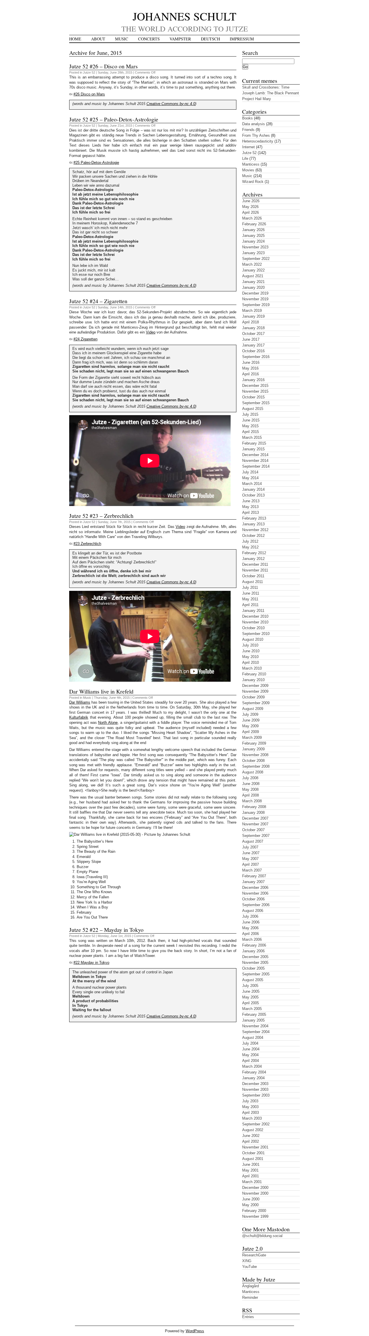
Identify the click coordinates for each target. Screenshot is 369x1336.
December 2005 (255, 957)
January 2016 (253, 380)
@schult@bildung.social (262, 1236)
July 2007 (250, 847)
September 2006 (256, 905)
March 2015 (252, 437)
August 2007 (252, 841)
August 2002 (252, 1130)
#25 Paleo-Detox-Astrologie (96, 162)
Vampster (180, 39)
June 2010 (250, 651)
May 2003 (250, 1107)
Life (245, 158)
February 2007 (254, 876)
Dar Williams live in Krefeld (101, 691)
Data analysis (253, 124)
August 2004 (252, 1037)
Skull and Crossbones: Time (265, 87)
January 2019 (253, 316)
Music (121, 39)
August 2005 (252, 980)
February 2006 (254, 945)
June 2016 (250, 362)
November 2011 (255, 570)
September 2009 (256, 703)
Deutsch (210, 39)
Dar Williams (79, 702)
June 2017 (250, 339)
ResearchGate (254, 1255)
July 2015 (250, 414)
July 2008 (250, 778)
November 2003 (255, 1089)
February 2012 (254, 553)
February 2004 (254, 1072)
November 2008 (255, 755)
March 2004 (252, 1066)
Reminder (250, 1297)
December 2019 (255, 293)
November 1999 (255, 1216)
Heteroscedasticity (257, 141)
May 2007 (250, 859)
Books (247, 118)
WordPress (195, 1331)
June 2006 (250, 922)
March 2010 (252, 668)
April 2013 (250, 512)
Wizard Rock (252, 181)
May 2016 (250, 368)
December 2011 (255, 564)
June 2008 (250, 784)
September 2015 (256, 403)
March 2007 (252, 870)
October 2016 (253, 351)
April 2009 (250, 732)
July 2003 (250, 1101)
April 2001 (250, 1176)
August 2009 (252, 709)
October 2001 (253, 1153)
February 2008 (254, 807)
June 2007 (250, 853)
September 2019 (256, 305)
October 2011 (253, 576)
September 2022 (256, 258)
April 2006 (250, 934)
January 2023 (253, 253)
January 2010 (253, 680)
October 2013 (253, 495)
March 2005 (252, 1009)
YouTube (249, 1266)
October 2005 (253, 968)
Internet (248, 147)
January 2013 (253, 524)
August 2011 (252, 582)
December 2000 (255, 1187)
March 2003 (252, 1118)
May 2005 (250, 997)
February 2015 (254, 443)
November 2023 (255, 247)
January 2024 (253, 241)
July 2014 (250, 472)
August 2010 (252, 639)
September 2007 (256, 835)
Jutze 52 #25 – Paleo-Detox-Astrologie (113, 119)
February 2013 (254, 518)
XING (246, 1261)
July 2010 (250, 645)
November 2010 (255, 622)
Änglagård (250, 1286)
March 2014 (252, 483)
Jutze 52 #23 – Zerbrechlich (101, 515)
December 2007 (255, 818)
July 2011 (250, 587)
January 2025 (253, 235)
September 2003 (256, 1095)
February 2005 (254, 1014)
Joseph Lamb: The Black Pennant (270, 93)
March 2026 (252, 218)
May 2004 (250, 1055)
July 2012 (250, 541)
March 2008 (252, 801)
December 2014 (255, 455)
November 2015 (255, 391)
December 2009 (255, 685)
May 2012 (250, 547)
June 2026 (250, 201)
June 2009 (250, 720)
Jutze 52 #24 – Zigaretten (98, 301)
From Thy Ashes (256, 135)
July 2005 (250, 985)
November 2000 (255, 1193)
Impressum (242, 39)
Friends (248, 130)
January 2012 (253, 558)
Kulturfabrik (78, 717)
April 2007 (250, 864)
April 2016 (250, 374)
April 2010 (250, 662)
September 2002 (256, 1124)
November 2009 (255, 691)
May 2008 (250, 789)
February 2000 (254, 1210)
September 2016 (256, 357)
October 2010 (253, 628)
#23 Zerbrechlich (87, 543)
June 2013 (250, 501)
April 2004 (250, 1060)
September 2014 (256, 466)
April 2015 (250, 432)
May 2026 (250, 207)
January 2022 (253, 270)
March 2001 (252, 1182)
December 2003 (255, 1084)
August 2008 (252, 772)
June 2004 (250, 1049)
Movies (248, 170)
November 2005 (255, 962)
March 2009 (252, 737)
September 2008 (256, 766)
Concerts (149, 39)
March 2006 (252, 939)
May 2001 (250, 1170)
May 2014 (250, 478)
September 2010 (256, 634)
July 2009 (250, 714)
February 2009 (254, 743)
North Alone (108, 722)
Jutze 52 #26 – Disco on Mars (103, 66)
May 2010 (250, 657)
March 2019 (252, 310)
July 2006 (250, 916)
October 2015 (253, 397)
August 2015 (252, 408)
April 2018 (250, 322)
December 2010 (255, 616)
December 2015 (255, 385)
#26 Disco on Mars (89, 94)
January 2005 (253, 1020)
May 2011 (250, 599)
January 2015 (253, 449)
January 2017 (253, 345)
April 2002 (250, 1141)
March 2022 (252, 264)
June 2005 (250, 991)
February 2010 (254, 674)
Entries (248, 1317)
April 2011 (250, 605)
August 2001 (252, 1159)
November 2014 (255, 460)
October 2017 (253, 333)
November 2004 (255, 1026)
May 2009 (250, 726)
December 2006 (255, 887)
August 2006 (252, 910)
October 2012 (253, 535)
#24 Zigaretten (85, 339)
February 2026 (254, 224)
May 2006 (250, 928)
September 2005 (256, 974)
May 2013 (250, 507)
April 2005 (250, 1003)
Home (75, 39)
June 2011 (250, 593)
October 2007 (253, 830)
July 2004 (250, 1043)
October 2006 (253, 899)
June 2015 (250, 420)
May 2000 (250, 1205)
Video (150, 332)
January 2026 (253, 230)
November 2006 (255, 893)
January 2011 (253, 610)
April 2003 (250, 1112)
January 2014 (253, 489)
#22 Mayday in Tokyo (91, 962)
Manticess (250, 164)
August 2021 (252, 276)
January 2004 (253, 1078)
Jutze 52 (89, 72)
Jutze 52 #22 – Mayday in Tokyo (106, 929)
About (98, 39)
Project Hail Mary (256, 99)
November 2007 (255, 824)
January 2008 (253, 812)
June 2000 (250, 1199)
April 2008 (250, 795)
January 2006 (253, 951)
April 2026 (250, 212)
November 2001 (255, 1147)
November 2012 (255, 530)
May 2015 (250, 426)
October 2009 (253, 697)
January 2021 (253, 282)
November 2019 (255, 299)
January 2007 (253, 882)
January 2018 (253, 328)
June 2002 (250, 1135)
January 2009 (253, 749)
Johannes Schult (184, 16)
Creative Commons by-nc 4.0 (170, 104)
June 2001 (250, 1164)
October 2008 (253, 760)
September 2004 (256, 1032)
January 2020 (253, 287)
